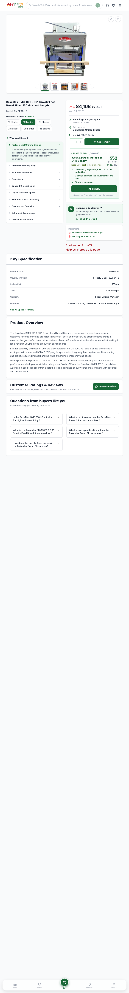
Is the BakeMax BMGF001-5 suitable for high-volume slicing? (33, 419)
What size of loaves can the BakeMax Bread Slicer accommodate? (90, 419)
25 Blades (13, 128)
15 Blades (13, 122)
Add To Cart (103, 141)
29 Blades (29, 128)
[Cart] (107, 5)
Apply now (94, 188)
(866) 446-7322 (88, 218)
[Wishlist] (113, 5)
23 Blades (44, 122)
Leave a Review (107, 386)
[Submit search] (97, 5)
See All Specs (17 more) (22, 309)
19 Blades (28, 122)
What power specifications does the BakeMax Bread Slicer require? (89, 432)
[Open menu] (120, 5)
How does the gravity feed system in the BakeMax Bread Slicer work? (33, 444)
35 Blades (45, 128)
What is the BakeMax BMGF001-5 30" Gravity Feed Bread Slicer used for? (33, 432)
